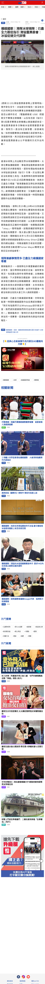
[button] (2, 3)
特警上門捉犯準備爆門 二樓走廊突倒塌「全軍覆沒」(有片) (22, 820)
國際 (3, 825)
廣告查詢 (10, 981)
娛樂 (3, 716)
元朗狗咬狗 (6, 627)
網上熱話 (18, 631)
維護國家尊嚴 (25, 380)
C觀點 (27, 631)
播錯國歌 (6, 380)
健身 (15, 636)
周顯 (29, 636)
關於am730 (35, 981)
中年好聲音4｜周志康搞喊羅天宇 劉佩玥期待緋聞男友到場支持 (22, 783)
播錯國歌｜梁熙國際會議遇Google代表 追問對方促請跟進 (22, 600)
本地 (3, 23)
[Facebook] (18, 976)
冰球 (15, 380)
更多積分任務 (34, 963)
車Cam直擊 (18, 627)
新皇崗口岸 (39, 627)
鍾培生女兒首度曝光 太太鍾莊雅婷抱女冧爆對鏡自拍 (22, 712)
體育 (3, 427)
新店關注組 (6, 631)
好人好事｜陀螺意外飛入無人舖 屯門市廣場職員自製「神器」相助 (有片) (22, 677)
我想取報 (22, 981)
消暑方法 (6, 636)
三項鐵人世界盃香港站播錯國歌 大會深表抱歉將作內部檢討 (22, 458)
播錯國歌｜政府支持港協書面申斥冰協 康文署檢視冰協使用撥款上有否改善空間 (22, 527)
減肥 (22, 636)
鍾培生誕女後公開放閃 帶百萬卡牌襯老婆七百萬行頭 (22, 748)
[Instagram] (23, 976)
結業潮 (29, 627)
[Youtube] (28, 976)
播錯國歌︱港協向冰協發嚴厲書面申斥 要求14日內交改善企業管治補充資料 (23, 564)
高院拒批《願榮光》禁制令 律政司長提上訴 (19, 493)
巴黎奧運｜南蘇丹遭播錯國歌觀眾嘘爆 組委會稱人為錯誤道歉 (22, 423)
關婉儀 (36, 380)
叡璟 (35, 631)
